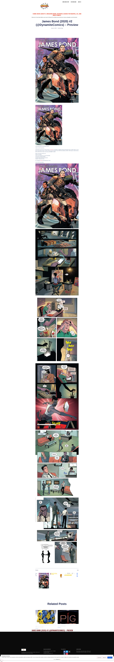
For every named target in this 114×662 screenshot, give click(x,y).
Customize (99, 657)
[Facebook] (64, 652)
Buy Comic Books (73, 1)
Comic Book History (65, 1)
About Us (79, 1)
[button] (77, 573)
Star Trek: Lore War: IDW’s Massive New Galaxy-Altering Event (45, 626)
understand (51, 149)
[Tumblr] (64, 654)
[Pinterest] (67, 654)
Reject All (104, 657)
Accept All (110, 657)
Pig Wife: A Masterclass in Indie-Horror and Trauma (67, 625)
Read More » (37, 628)
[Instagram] (69, 652)
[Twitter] (67, 652)
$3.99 (41, 160)
